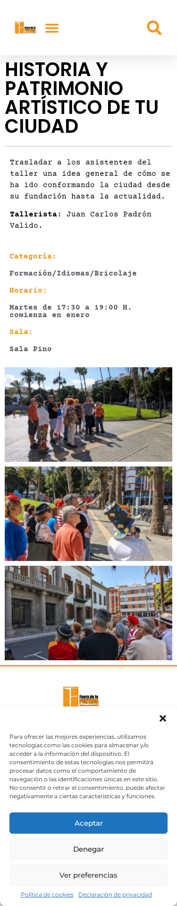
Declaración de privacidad (115, 894)
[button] (163, 718)
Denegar (88, 849)
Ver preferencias (88, 875)
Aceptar (89, 823)
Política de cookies (47, 894)
